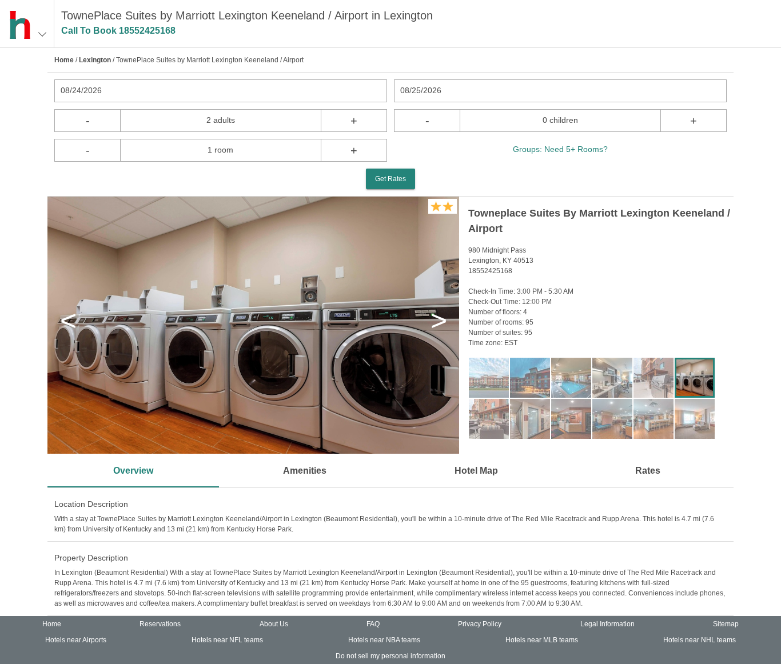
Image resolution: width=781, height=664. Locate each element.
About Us (274, 624)
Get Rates (390, 179)
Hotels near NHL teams (699, 640)
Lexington (95, 60)
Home (64, 60)
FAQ (373, 624)
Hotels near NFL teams (227, 640)
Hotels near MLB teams (541, 640)
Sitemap (726, 624)
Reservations (160, 624)
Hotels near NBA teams (384, 640)
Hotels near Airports (75, 640)
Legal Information (607, 624)
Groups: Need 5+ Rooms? (560, 149)
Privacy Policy (479, 624)
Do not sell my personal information (390, 656)
